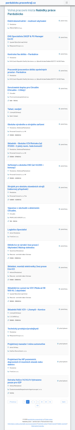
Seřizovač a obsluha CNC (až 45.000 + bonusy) (26, 166)
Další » (64, 402)
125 (37, 405)
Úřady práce (48, 419)
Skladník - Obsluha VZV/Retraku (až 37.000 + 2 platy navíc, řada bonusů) (25, 144)
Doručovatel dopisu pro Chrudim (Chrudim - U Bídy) (23, 88)
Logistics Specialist (17, 229)
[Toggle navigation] (66, 3)
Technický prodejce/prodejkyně (23, 328)
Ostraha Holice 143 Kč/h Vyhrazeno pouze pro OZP (24, 381)
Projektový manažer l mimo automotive (26, 344)
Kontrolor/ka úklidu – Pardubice (23, 54)
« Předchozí (12, 402)
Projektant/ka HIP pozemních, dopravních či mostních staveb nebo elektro (25, 362)
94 (50, 402)
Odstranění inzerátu (37, 426)
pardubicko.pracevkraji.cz (21, 2)
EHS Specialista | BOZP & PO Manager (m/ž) (25, 37)
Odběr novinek (62, 424)
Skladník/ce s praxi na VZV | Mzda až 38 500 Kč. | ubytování (26, 289)
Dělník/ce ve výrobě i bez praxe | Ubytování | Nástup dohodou (23, 246)
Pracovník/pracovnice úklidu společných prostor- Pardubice (27, 70)
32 (42, 402)
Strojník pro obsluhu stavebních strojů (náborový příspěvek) (26, 187)
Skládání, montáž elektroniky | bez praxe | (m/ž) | (27, 267)
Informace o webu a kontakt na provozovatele (22, 424)
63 (46, 402)
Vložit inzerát (52, 424)
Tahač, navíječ (14, 109)
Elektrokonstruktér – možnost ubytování (27, 21)
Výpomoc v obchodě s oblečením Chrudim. (23, 209)
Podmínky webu (42, 424)
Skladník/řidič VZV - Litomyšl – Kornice (26, 309)
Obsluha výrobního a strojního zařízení (26, 124)
